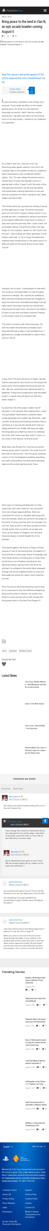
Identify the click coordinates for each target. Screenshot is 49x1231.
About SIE (6, 1194)
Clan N (4, 651)
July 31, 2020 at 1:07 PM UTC (20, 854)
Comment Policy (9, 1190)
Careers (28, 1203)
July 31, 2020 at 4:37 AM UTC (20, 824)
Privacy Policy (8, 1198)
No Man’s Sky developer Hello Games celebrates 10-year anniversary (35, 980)
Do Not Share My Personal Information (11, 1222)
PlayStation (15, 10)
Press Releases (8, 1203)
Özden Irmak (15, 89)
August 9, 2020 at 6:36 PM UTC (19, 884)
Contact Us (30, 1207)
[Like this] (33, 990)
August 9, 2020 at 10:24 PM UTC (19, 922)
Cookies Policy (31, 1198)
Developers (7, 1211)
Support (28, 1190)
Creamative (13, 651)
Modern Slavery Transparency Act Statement (32, 1214)
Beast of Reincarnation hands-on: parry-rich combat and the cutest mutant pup (36, 1042)
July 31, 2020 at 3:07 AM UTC (18, 799)
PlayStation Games (25, 651)
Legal (4, 1207)
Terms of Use (30, 1194)
